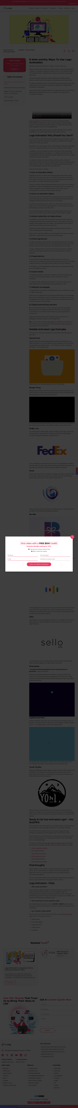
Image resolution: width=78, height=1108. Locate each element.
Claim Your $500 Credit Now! (39, 564)
